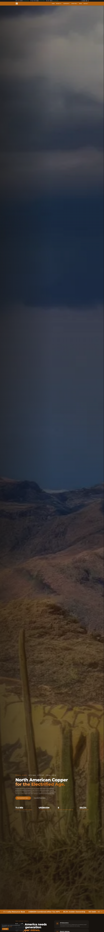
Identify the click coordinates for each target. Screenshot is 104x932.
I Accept (5, 928)
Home (53, 3)
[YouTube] (86, 0)
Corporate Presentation (40, 798)
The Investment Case (22, 798)
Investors (74, 3)
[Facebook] (84, 0)
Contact (85, 3)
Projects (58, 3)
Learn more (9, 926)
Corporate (66, 3)
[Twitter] (81, 0)
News (80, 3)
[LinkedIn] (83, 0)
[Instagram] (88, 0)
